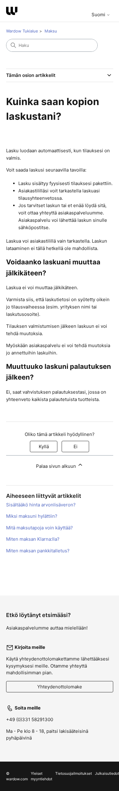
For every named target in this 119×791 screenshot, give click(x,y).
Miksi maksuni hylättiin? (31, 516)
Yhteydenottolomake (59, 687)
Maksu (51, 30)
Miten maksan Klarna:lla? (33, 539)
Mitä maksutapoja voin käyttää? (39, 528)
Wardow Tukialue (22, 30)
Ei (76, 446)
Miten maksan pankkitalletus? (38, 551)
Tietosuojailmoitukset (73, 773)
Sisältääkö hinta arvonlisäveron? (41, 505)
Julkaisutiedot (107, 773)
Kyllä (44, 446)
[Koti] (11, 11)
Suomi (99, 14)
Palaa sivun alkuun (56, 466)
